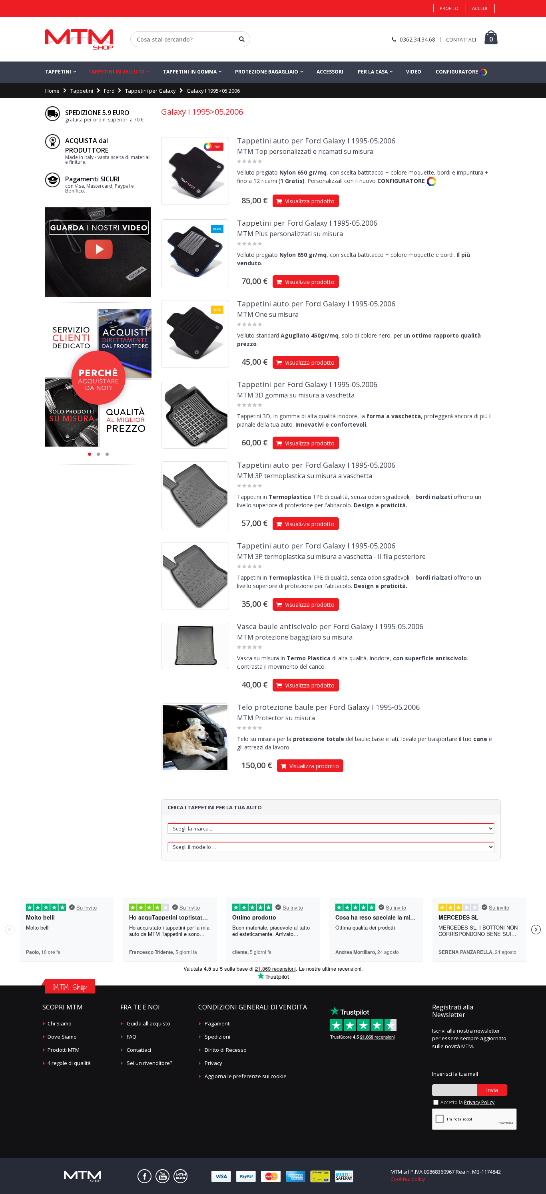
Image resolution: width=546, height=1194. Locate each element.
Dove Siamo (62, 1036)
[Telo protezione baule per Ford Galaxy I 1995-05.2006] (195, 737)
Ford (109, 90)
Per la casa (373, 71)
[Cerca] (242, 39)
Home (52, 90)
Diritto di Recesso (226, 1049)
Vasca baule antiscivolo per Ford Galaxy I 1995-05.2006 (330, 626)
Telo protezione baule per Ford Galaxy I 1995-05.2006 (328, 707)
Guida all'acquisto (148, 1023)
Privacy (213, 1063)
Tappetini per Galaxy (150, 90)
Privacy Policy (479, 1102)
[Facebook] (144, 1176)
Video (413, 71)
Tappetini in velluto (116, 71)
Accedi (479, 8)
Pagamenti (218, 1023)
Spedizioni (217, 1036)
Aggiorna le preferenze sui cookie (246, 1076)
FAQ (131, 1036)
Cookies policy (408, 1178)
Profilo (449, 8)
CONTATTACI (461, 39)
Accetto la (467, 1102)
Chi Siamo (60, 1023)
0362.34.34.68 (417, 39)
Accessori (330, 71)
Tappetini (58, 71)
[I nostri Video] (98, 209)
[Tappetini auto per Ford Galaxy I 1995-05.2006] (195, 171)
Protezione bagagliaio (266, 71)
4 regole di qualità (69, 1063)
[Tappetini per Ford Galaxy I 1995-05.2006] (195, 253)
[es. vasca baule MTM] (195, 646)
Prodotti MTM (64, 1049)
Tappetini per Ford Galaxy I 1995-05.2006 (307, 223)
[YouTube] (162, 1176)
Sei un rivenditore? (149, 1063)
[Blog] (180, 1176)
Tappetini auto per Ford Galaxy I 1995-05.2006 (316, 140)
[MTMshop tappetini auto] (79, 39)
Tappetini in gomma (190, 71)
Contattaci (139, 1049)
